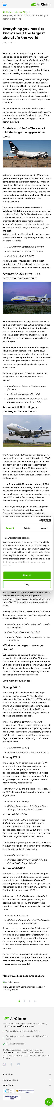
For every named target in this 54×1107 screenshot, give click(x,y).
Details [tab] (27, 528)
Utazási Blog (21, 12)
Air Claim (7, 12)
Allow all (27, 575)
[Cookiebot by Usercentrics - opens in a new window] (39, 520)
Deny (27, 584)
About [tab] (44, 528)
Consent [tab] (10, 528)
